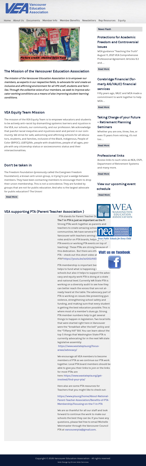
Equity (122, 20)
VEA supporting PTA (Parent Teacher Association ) (44, 212)
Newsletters (89, 20)
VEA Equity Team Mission (24, 112)
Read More (11, 197)
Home (7, 20)
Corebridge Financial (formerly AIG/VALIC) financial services (116, 84)
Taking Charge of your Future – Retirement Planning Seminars (118, 122)
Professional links (110, 155)
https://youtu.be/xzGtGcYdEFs (81, 258)
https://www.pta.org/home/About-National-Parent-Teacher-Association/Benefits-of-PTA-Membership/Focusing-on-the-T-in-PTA (83, 400)
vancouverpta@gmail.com (80, 429)
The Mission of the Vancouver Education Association (46, 71)
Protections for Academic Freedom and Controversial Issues (117, 42)
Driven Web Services (80, 462)
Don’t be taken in (18, 165)
